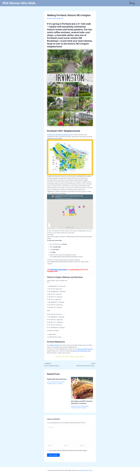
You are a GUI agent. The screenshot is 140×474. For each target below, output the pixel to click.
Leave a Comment (51, 382)
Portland (59, 382)
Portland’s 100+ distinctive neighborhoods (59, 134)
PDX (58, 269)
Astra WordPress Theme (85, 470)
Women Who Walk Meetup (80, 351)
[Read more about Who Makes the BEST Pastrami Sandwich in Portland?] (82, 388)
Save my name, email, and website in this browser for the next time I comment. (68, 450)
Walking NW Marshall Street (56, 379)
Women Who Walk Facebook (85, 349)
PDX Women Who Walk (19, 3)
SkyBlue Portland (54, 345)
